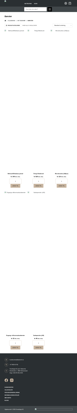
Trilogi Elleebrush (38, 173)
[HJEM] (5, 20)
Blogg (7, 400)
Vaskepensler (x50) (38, 335)
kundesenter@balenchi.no (17, 359)
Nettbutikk (28, 3)
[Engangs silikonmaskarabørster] (15, 261)
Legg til (15, 186)
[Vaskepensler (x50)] (38, 261)
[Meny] (50, 9)
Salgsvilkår (9, 390)
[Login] (66, 3)
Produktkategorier (14, 25)
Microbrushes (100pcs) (61, 173)
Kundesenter (9, 387)
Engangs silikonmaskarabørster (15, 335)
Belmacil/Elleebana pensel (15, 173)
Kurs (35, 3)
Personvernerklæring (12, 392)
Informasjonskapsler (12, 395)
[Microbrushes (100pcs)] (61, 100)
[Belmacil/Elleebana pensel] (15, 100)
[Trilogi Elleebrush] (38, 100)
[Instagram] (11, 380)
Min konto (8, 397)
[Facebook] (6, 380)
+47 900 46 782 (14, 364)
